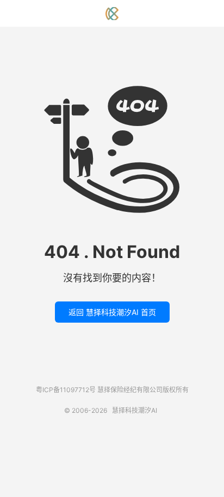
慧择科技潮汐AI (112, 13)
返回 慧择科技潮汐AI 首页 (112, 312)
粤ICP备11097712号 (66, 390)
